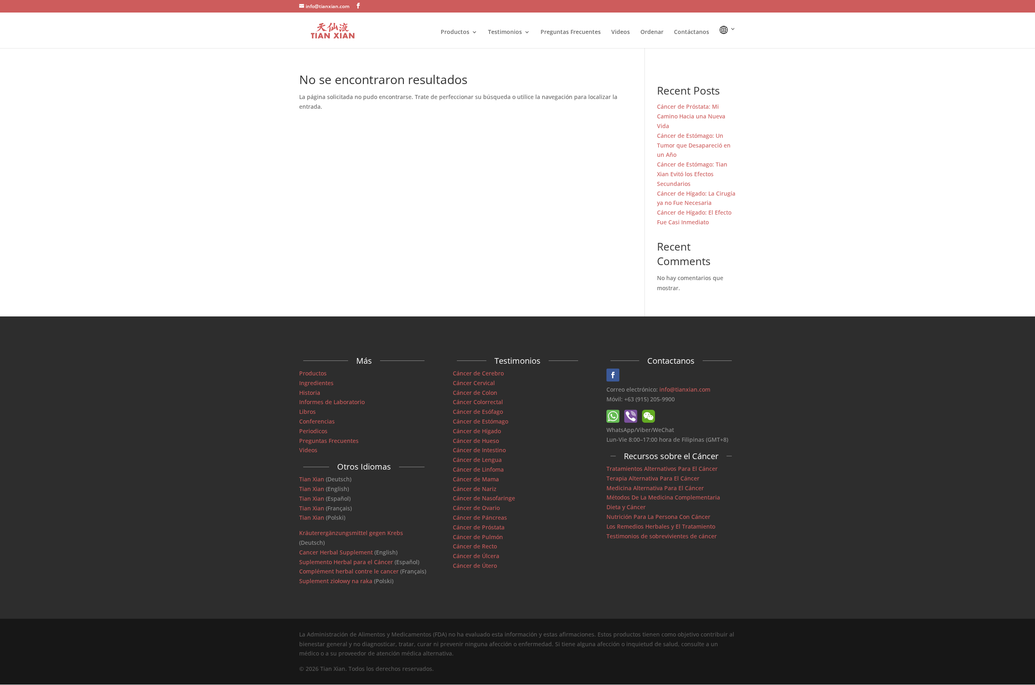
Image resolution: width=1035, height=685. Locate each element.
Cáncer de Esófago (478, 411)
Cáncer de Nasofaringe (484, 498)
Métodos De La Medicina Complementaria (663, 497)
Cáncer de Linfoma (478, 469)
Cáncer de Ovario (476, 508)
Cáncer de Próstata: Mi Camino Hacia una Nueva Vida (691, 116)
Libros (307, 411)
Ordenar (651, 32)
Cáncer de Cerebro (478, 373)
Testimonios (505, 32)
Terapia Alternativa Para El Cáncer (652, 478)
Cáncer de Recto (475, 546)
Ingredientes (316, 383)
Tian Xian (311, 479)
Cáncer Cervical (474, 383)
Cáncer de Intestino (479, 450)
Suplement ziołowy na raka (335, 581)
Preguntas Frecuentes (571, 32)
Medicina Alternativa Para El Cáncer (655, 488)
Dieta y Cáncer (626, 507)
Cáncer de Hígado (477, 431)
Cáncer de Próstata (479, 527)
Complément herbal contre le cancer (349, 571)
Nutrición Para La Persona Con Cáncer (658, 517)
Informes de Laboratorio (332, 402)
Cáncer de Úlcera (476, 556)
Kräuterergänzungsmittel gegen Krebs (351, 533)
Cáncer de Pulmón (478, 537)
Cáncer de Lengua (477, 460)
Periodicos (313, 431)
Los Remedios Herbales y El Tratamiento (660, 526)
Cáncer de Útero (475, 565)
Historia (309, 392)
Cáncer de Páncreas (480, 517)
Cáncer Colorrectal (478, 402)
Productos (455, 32)
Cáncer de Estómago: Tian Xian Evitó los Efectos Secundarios (692, 174)
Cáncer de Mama (476, 479)
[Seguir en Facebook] (612, 375)
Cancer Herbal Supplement (336, 552)
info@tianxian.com (684, 389)
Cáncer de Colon (475, 392)
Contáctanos (691, 32)
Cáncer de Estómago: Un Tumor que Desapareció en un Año (694, 145)
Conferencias (317, 421)
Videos (620, 32)
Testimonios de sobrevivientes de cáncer (661, 536)
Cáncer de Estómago (480, 421)
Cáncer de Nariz (474, 489)
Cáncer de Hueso (476, 441)
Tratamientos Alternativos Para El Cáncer (662, 468)
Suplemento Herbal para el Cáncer (346, 562)
